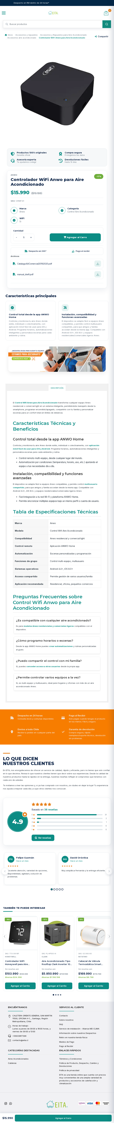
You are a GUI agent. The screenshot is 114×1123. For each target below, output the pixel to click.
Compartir (103, 36)
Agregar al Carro (76, 237)
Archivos (15, 256)
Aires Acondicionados (18, 1059)
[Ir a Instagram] (5, 1103)
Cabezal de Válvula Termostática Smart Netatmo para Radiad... (91, 964)
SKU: (13, 201)
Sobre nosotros (66, 1020)
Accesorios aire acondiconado (21, 37)
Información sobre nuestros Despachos (77, 1033)
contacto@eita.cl (20, 1040)
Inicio (10, 35)
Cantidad (18, 230)
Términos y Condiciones (70, 1059)
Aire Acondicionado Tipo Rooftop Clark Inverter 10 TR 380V (56, 964)
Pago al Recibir (66, 1046)
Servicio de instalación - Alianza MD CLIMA (79, 1028)
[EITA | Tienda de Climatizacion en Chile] (53, 13)
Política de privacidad (69, 1070)
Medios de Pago (66, 1042)
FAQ (61, 1024)
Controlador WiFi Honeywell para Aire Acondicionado (16, 964)
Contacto (63, 1015)
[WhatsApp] (10, 1103)
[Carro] (106, 13)
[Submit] (106, 24)
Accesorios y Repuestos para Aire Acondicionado (63, 35)
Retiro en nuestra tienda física (73, 1037)
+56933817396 (19, 1036)
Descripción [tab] (57, 388)
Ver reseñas (44, 838)
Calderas (12, 1063)
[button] (51, 889)
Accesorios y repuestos (26, 35)
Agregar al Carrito (20, 986)
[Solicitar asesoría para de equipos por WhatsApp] (57, 359)
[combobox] (57, 24)
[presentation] (4, 871)
